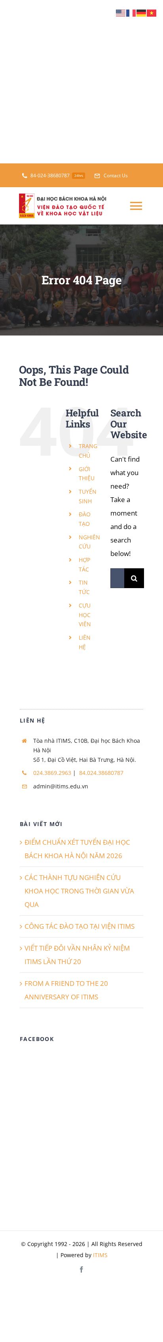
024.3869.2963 (52, 772)
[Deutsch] (141, 12)
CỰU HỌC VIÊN (85, 615)
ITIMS (100, 1255)
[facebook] (81, 1269)
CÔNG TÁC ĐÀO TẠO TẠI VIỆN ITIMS (80, 926)
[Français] (131, 12)
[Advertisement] (81, 81)
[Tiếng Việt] (152, 12)
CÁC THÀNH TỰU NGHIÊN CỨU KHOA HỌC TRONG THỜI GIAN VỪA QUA (79, 891)
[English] (121, 12)
